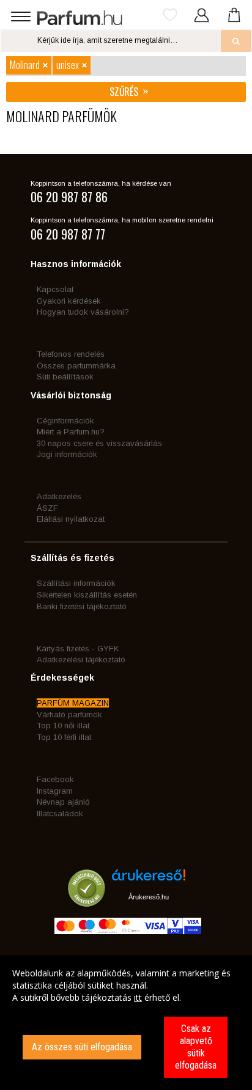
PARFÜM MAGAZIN (73, 703)
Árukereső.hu (148, 897)
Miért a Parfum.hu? (71, 431)
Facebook (55, 779)
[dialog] (126, 1022)
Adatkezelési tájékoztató (81, 659)
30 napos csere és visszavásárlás (99, 443)
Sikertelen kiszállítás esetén (87, 594)
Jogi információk (67, 454)
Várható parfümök (69, 714)
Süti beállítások (65, 376)
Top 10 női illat (63, 725)
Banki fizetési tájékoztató (82, 606)
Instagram (55, 791)
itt (138, 997)
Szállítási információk (76, 583)
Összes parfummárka (76, 365)
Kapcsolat (55, 289)
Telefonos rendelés (71, 354)
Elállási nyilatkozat (71, 519)
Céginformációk (65, 420)
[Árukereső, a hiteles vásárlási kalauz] (86, 901)
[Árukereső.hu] (148, 879)
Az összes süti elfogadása (82, 1047)
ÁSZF (47, 508)
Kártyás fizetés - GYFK (78, 648)
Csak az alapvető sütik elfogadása (196, 1047)
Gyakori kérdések (69, 300)
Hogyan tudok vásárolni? (83, 311)
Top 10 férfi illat (64, 737)
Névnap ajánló (63, 802)
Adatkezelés (59, 496)
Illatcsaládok (60, 813)
